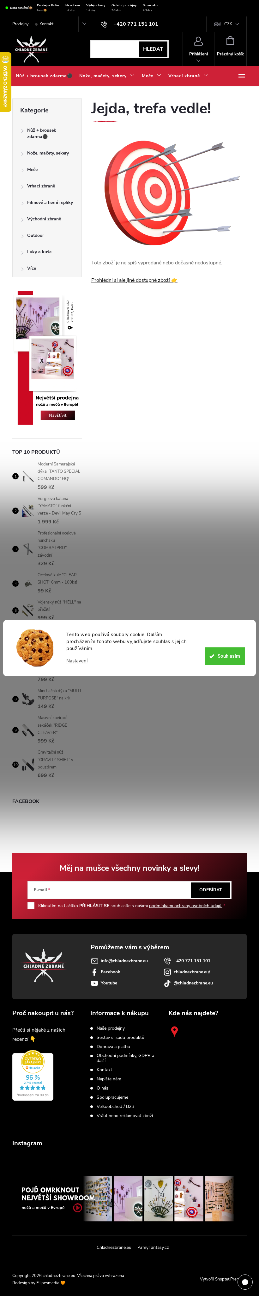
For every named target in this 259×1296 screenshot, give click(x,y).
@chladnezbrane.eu (193, 983)
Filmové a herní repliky (50, 202)
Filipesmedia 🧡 (50, 1283)
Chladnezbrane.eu (114, 1247)
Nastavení (76, 661)
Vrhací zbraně (41, 186)
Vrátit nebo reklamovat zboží (125, 1115)
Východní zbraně (44, 219)
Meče (32, 170)
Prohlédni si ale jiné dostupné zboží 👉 (134, 280)
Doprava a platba (113, 1046)
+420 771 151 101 (192, 961)
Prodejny (20, 24)
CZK (228, 24)
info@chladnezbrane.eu (124, 961)
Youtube (109, 983)
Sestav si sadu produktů (120, 1037)
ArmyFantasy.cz (153, 1247)
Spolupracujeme (112, 1097)
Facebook (110, 972)
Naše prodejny (111, 1028)
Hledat (153, 49)
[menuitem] (44, 76)
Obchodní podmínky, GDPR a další (125, 1058)
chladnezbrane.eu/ (192, 972)
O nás (102, 1088)
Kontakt (46, 24)
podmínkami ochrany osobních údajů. (185, 906)
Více (31, 268)
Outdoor (35, 235)
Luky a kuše (39, 252)
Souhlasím (229, 656)
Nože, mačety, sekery (48, 153)
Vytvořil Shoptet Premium (223, 1279)
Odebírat (210, 890)
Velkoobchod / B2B (115, 1106)
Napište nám (109, 1079)
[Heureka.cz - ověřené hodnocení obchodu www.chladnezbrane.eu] (32, 1075)
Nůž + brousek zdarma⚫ (41, 133)
